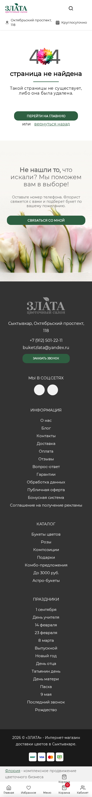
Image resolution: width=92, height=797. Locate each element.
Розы (46, 541)
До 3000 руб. (46, 572)
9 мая (46, 694)
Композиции (46, 549)
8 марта (46, 640)
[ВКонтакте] (59, 8)
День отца (46, 663)
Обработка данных (46, 482)
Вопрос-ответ (46, 466)
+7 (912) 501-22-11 (46, 340)
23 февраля (46, 632)
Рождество (46, 709)
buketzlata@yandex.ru (46, 347)
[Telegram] (48, 8)
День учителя (46, 617)
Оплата (46, 451)
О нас (46, 420)
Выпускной (46, 648)
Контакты (46, 435)
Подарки (46, 557)
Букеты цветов (46, 534)
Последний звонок (46, 702)
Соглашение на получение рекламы (46, 505)
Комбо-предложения (46, 565)
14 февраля (46, 624)
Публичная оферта (46, 489)
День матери (46, 678)
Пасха (46, 686)
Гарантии (46, 474)
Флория (12, 770)
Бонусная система (46, 497)
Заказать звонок (46, 358)
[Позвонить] (82, 8)
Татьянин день (46, 671)
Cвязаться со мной (46, 220)
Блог (46, 428)
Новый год (46, 655)
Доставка (46, 443)
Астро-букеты (46, 580)
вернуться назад (52, 124)
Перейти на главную (46, 116)
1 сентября (46, 609)
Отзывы (46, 458)
